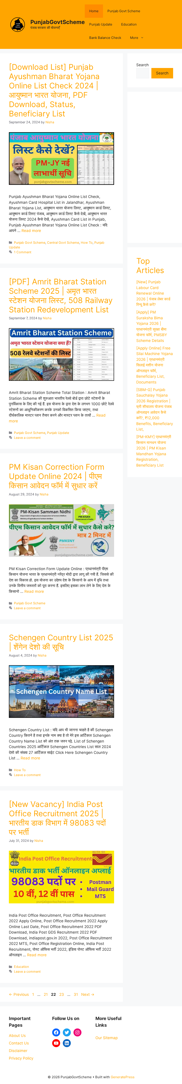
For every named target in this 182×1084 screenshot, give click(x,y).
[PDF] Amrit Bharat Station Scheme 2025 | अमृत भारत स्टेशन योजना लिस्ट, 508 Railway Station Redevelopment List (61, 295)
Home (94, 11)
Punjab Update (100, 24)
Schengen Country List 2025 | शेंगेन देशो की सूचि (61, 642)
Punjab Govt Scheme (123, 11)
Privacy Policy (21, 1058)
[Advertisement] (154, 167)
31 (76, 994)
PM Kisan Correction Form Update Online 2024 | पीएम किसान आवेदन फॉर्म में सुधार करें (56, 476)
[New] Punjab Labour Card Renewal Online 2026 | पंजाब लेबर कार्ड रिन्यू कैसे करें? (153, 293)
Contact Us (19, 1043)
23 (62, 994)
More (134, 38)
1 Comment (22, 252)
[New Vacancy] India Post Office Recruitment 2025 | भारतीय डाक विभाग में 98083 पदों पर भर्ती (57, 818)
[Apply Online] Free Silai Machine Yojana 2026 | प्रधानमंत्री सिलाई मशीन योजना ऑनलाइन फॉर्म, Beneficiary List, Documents (154, 365)
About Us (17, 1035)
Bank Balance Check (105, 38)
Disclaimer (18, 1050)
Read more (31, 230)
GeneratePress (123, 1077)
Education (129, 24)
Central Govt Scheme (63, 242)
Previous (19, 994)
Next (87, 994)
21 (46, 994)
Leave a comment (27, 437)
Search (142, 65)
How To (87, 242)
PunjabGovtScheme (57, 22)
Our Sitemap (106, 1038)
